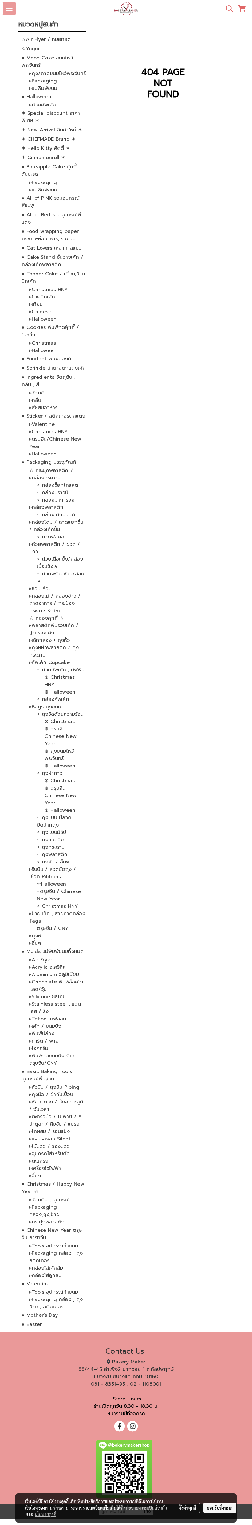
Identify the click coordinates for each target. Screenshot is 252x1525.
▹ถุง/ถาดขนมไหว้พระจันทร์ (57, 73)
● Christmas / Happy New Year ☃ (53, 1187)
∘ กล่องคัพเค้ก (53, 699)
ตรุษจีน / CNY (52, 928)
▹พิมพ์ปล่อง (41, 1033)
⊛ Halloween (60, 692)
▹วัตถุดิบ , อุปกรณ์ (49, 1199)
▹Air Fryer (40, 959)
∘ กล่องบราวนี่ (52, 492)
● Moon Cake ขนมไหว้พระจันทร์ (47, 61)
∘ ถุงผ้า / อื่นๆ (53, 862)
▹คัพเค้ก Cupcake (49, 662)
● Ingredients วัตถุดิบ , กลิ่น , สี (48, 381)
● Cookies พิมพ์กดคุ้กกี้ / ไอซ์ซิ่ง (50, 331)
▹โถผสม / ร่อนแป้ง (49, 1131)
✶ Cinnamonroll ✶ (43, 157)
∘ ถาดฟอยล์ (50, 537)
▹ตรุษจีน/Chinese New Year (55, 442)
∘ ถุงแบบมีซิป (51, 832)
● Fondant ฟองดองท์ (46, 358)
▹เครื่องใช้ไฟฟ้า (45, 1168)
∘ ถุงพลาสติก (52, 854)
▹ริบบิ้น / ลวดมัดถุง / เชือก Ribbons (52, 873)
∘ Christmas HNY (57, 906)
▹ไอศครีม (38, 1048)
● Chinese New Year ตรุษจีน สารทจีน (52, 1234)
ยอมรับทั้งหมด (220, 1508)
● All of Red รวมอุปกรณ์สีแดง (51, 218)
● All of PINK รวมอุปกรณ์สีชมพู (51, 201)
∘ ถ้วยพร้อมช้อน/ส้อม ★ (60, 577)
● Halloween (36, 96)
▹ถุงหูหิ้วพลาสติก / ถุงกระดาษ (54, 651)
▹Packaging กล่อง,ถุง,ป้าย (44, 1210)
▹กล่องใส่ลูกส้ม (45, 1275)
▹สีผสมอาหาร (43, 407)
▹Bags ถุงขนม (45, 706)
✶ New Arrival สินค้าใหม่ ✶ (52, 130)
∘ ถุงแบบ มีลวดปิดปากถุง (54, 821)
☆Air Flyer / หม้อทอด (46, 39)
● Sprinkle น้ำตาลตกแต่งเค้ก (54, 368)
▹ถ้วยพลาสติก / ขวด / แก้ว (54, 548)
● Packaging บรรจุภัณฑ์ (49, 462)
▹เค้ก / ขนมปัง (45, 1026)
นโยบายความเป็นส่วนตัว (145, 1508)
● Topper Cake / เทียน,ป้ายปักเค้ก (53, 277)
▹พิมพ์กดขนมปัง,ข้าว (51, 1055)
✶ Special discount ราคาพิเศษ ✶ (51, 117)
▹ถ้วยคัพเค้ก (42, 105)
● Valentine (35, 1283)
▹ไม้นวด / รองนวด (49, 1146)
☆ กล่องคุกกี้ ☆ (46, 618)
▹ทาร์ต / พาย (44, 1041)
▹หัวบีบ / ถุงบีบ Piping (54, 1087)
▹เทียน (36, 304)
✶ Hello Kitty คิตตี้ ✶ (46, 148)
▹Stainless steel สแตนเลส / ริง (55, 1007)
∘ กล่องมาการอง (55, 500)
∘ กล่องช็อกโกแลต (57, 485)
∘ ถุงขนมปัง (50, 839)
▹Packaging (43, 81)
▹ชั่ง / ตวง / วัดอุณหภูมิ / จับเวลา (56, 1105)
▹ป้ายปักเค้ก (42, 297)
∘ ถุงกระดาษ (51, 847)
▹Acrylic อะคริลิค (47, 967)
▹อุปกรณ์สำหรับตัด (49, 1153)
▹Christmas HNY (48, 289)
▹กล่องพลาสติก (46, 507)
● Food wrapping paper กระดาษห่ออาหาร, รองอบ (50, 235)
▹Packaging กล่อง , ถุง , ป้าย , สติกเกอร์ (57, 1303)
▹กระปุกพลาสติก (47, 1222)
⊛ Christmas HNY (60, 681)
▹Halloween (43, 319)
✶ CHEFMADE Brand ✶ (49, 139)
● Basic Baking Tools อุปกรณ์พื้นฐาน (47, 1075)
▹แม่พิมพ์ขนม (43, 88)
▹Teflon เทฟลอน (47, 1019)
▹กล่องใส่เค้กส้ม (46, 1268)
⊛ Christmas (60, 721)
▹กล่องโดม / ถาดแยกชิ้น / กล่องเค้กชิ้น (56, 525)
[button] (227, 8)
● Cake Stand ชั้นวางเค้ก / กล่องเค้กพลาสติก (52, 261)
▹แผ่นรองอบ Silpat (50, 1139)
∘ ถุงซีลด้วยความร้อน (60, 714)
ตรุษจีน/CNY (43, 1063)
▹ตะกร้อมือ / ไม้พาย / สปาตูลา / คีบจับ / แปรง (55, 1120)
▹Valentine (42, 424)
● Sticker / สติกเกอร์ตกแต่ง (53, 416)
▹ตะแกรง (38, 1161)
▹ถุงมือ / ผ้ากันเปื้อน (51, 1094)
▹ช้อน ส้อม (40, 588)
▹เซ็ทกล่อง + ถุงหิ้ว (49, 640)
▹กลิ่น (35, 400)
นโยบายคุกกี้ (45, 1514)
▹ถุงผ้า (36, 935)
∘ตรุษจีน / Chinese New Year (59, 895)
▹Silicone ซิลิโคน (47, 996)
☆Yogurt (32, 48)
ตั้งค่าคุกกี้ (187, 1508)
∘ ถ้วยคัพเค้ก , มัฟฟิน (61, 670)
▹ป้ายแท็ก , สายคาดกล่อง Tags (57, 917)
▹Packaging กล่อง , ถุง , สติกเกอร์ (57, 1257)
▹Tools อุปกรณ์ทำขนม (53, 1246)
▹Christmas (42, 343)
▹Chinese (40, 311)
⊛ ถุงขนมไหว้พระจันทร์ (59, 754)
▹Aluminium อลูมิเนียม (54, 974)
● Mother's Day (40, 1315)
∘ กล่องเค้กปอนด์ (56, 514)
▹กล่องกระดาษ (45, 478)
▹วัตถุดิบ (38, 393)
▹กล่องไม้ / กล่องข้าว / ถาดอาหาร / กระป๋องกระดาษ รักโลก (55, 603)
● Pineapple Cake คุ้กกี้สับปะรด (49, 170)
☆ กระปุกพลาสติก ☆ (51, 470)
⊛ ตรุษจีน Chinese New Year (61, 736)
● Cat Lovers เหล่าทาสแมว (51, 248)
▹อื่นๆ (35, 943)
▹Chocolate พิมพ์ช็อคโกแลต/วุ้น (56, 985)
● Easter (32, 1324)
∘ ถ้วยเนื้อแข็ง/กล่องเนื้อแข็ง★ (60, 562)
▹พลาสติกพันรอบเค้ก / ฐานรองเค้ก (53, 629)
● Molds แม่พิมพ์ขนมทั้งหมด (53, 951)
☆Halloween (51, 884)
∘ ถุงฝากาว (49, 773)
